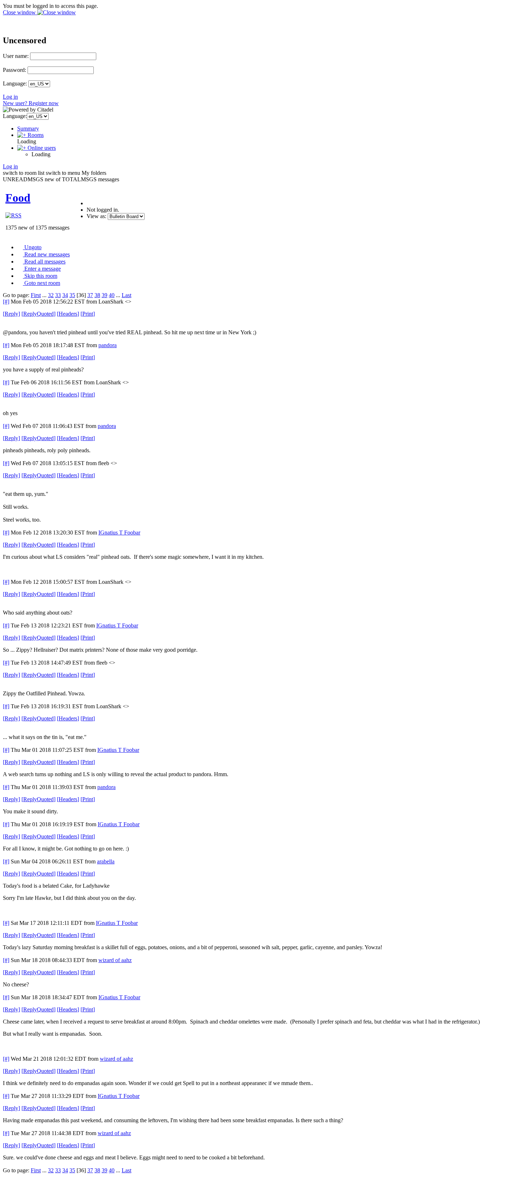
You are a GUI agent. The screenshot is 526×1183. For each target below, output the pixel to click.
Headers (68, 314)
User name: (16, 56)
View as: (96, 216)
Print (88, 314)
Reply (11, 314)
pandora (107, 345)
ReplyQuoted (38, 314)
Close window (20, 12)
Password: (14, 70)
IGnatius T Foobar (119, 532)
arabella (106, 861)
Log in (10, 97)
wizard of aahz (115, 960)
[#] (6, 302)
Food (17, 197)
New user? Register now (31, 103)
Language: (15, 83)
